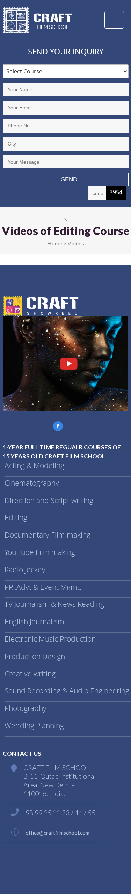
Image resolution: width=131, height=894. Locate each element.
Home (54, 243)
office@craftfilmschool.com (57, 833)
